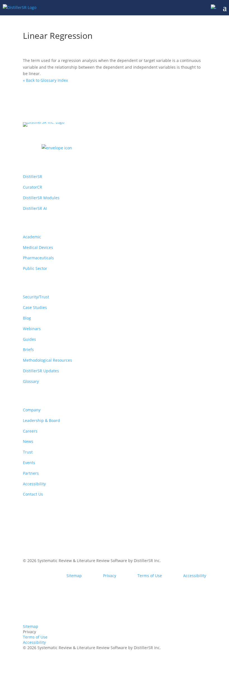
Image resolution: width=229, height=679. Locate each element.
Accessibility (194, 575)
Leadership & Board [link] (41, 420)
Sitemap (74, 575)
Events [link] (29, 462)
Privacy (109, 575)
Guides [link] (29, 339)
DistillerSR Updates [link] (41, 370)
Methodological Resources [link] (47, 360)
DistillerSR (32, 176)
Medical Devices (38, 247)
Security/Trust (36, 296)
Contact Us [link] (33, 494)
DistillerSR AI (35, 208)
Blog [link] (27, 318)
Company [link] (31, 409)
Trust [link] (28, 452)
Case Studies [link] (35, 307)
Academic (32, 236)
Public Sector (35, 268)
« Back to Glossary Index (45, 80)
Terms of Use (149, 575)
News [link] (28, 441)
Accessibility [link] (34, 483)
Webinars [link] (32, 328)
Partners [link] (31, 473)
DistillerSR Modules (41, 197)
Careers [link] (30, 431)
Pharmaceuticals (38, 257)
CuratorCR (32, 187)
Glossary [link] (31, 381)
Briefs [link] (28, 349)
